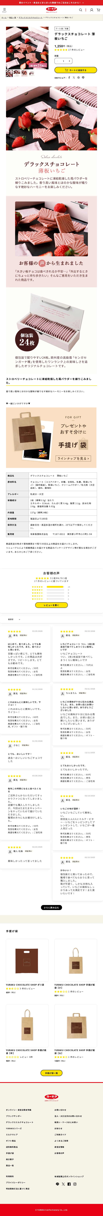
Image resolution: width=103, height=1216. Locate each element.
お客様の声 (59, 1153)
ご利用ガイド (60, 1134)
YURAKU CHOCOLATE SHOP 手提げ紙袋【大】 (75, 1052)
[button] (4, 9)
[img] (14, 631)
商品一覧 (12, 17)
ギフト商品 (11, 1140)
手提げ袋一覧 (51, 1073)
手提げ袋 (10, 1153)
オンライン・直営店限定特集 (19, 1110)
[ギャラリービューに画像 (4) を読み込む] (31, 73)
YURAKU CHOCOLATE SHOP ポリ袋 (25, 984)
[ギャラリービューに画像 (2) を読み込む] (16, 73)
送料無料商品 (12, 1147)
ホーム (4, 17)
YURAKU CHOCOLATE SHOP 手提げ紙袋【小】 (75, 986)
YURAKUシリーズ (14, 1128)
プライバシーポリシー (16, 1182)
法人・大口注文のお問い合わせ (68, 1116)
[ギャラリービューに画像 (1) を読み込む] (9, 73)
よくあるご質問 (61, 1140)
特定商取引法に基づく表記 (18, 1188)
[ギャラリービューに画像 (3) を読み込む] (24, 73)
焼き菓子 (10, 1159)
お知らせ (58, 1128)
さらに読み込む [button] (51, 907)
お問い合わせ (60, 1110)
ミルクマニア (12, 1134)
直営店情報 (59, 1147)
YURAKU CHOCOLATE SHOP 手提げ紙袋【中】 (26, 1052)
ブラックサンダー (14, 1116)
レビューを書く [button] (51, 605)
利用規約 (10, 1176)
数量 (57, 55)
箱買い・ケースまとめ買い (66, 1122)
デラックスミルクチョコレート (31, 17)
